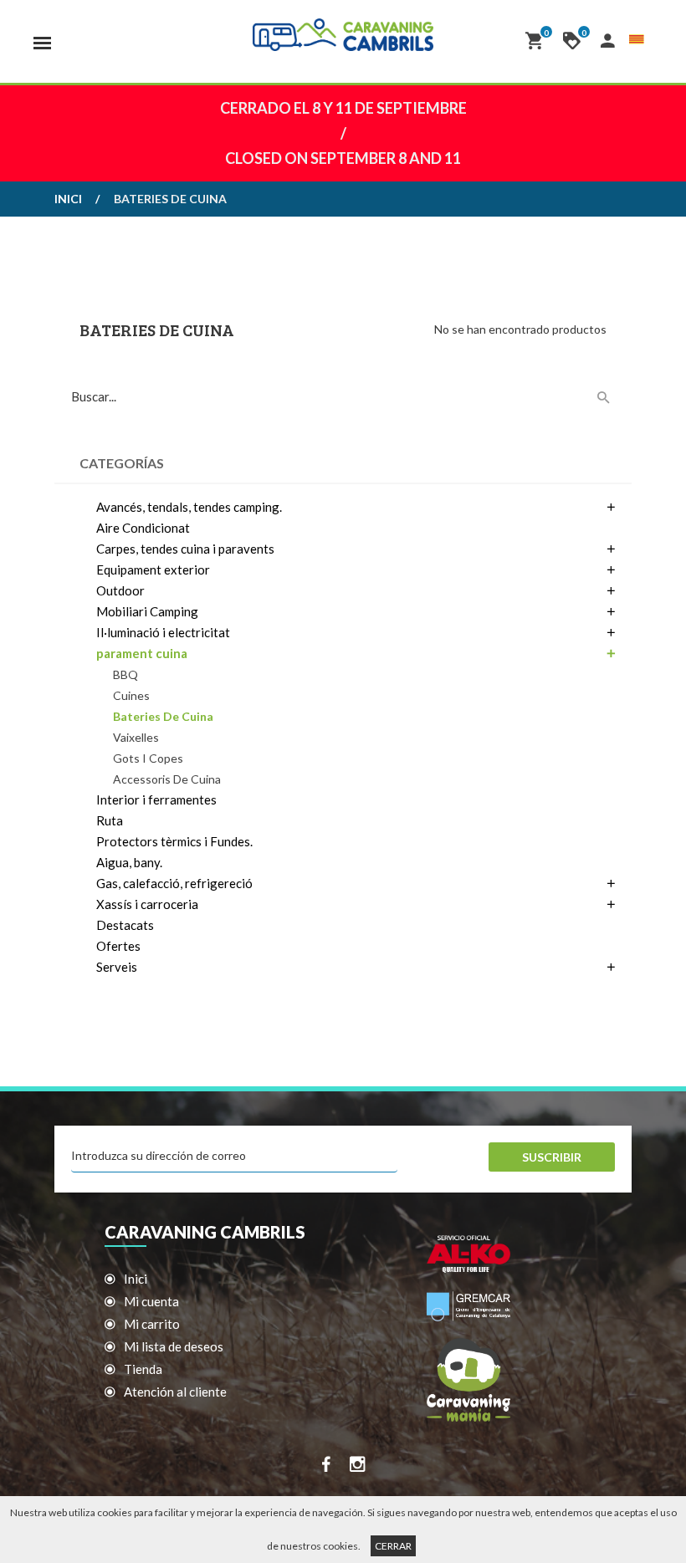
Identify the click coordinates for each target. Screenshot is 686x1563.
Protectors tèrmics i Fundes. (174, 841)
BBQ (125, 674)
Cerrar (393, 1546)
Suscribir (551, 1157)
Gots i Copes (148, 758)
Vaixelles (136, 737)
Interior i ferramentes (156, 799)
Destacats (125, 924)
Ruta (109, 820)
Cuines (131, 695)
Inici (68, 199)
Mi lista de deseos (173, 1346)
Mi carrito (152, 1323)
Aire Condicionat (143, 527)
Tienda (143, 1369)
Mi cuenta (151, 1301)
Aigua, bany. (129, 862)
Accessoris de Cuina (167, 779)
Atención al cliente (175, 1391)
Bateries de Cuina (163, 716)
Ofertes (118, 945)
